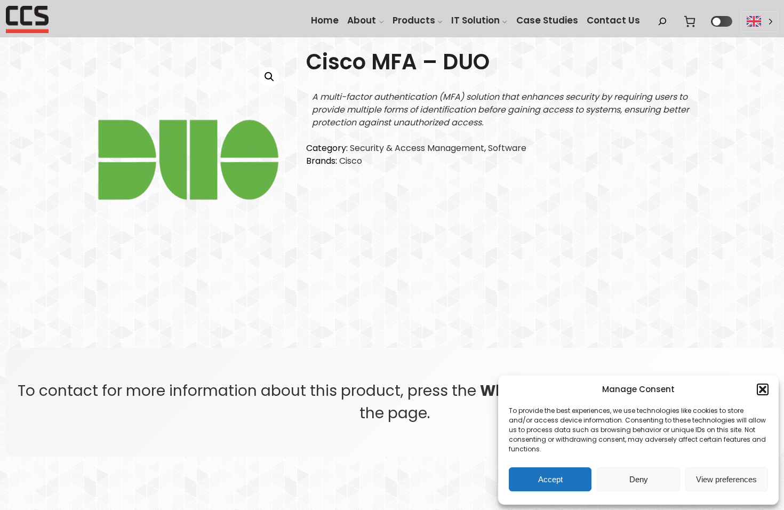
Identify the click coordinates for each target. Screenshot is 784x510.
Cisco (350, 161)
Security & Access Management (417, 148)
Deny (638, 479)
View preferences (726, 479)
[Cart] (689, 21)
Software (507, 148)
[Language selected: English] (759, 21)
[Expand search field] (663, 22)
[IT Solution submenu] (504, 21)
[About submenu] (381, 21)
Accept (550, 479)
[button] (762, 389)
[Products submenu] (440, 21)
